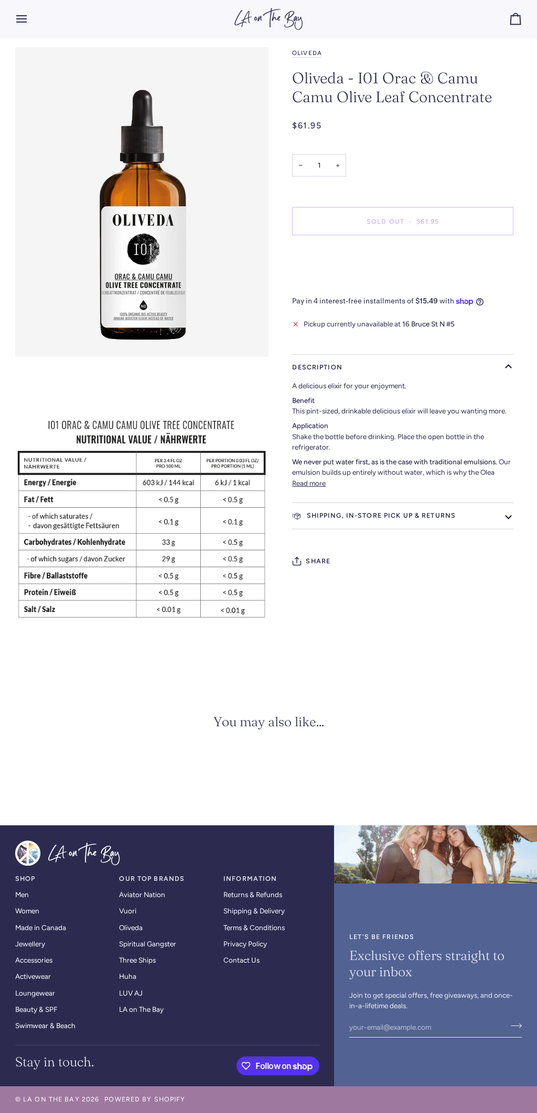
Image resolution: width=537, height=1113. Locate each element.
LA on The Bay (141, 1009)
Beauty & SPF (36, 1009)
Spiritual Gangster (147, 944)
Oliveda (306, 53)
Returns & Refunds (252, 894)
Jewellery (30, 944)
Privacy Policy (245, 944)
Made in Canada (40, 927)
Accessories (33, 960)
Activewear (33, 976)
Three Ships (137, 960)
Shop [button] (25, 878)
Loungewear (35, 993)
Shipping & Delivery (254, 911)
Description (317, 367)
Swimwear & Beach (45, 1025)
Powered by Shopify (144, 1099)
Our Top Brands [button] (152, 878)
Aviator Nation (142, 894)
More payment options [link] (327, 284)
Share (318, 561)
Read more (309, 483)
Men (22, 894)
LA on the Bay (51, 1099)
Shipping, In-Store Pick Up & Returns (380, 515)
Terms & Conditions (254, 927)
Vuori (127, 911)
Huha (127, 976)
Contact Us (241, 960)
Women (27, 911)
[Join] (513, 1026)
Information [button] (250, 878)
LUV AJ (131, 993)
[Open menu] (31, 19)
